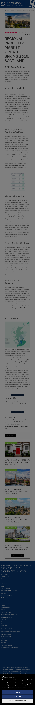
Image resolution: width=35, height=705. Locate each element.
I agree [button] (17, 692)
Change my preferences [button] (17, 701)
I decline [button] (17, 696)
